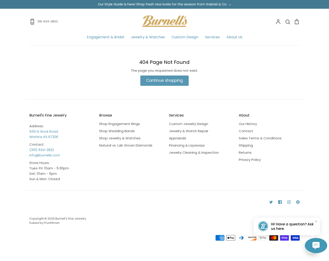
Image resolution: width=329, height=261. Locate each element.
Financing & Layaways (187, 145)
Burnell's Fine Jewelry (70, 218)
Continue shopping (164, 80)
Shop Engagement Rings (119, 123)
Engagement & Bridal (105, 37)
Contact (246, 131)
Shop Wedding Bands (117, 131)
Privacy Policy (250, 159)
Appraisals (177, 138)
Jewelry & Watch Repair (188, 131)
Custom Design (185, 37)
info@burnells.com (44, 155)
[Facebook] (280, 202)
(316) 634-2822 (41, 149)
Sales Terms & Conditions (260, 138)
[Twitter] (271, 202)
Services (212, 37)
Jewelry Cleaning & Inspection (194, 152)
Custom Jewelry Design (188, 123)
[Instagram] (288, 202)
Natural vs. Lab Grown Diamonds (125, 145)
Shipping (246, 145)
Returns (245, 152)
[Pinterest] (297, 202)
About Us (234, 37)
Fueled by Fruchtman (44, 223)
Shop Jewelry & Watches (120, 138)
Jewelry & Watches (148, 37)
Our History (248, 123)
